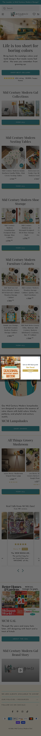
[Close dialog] (39, 357)
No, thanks (30, 372)
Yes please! (30, 370)
